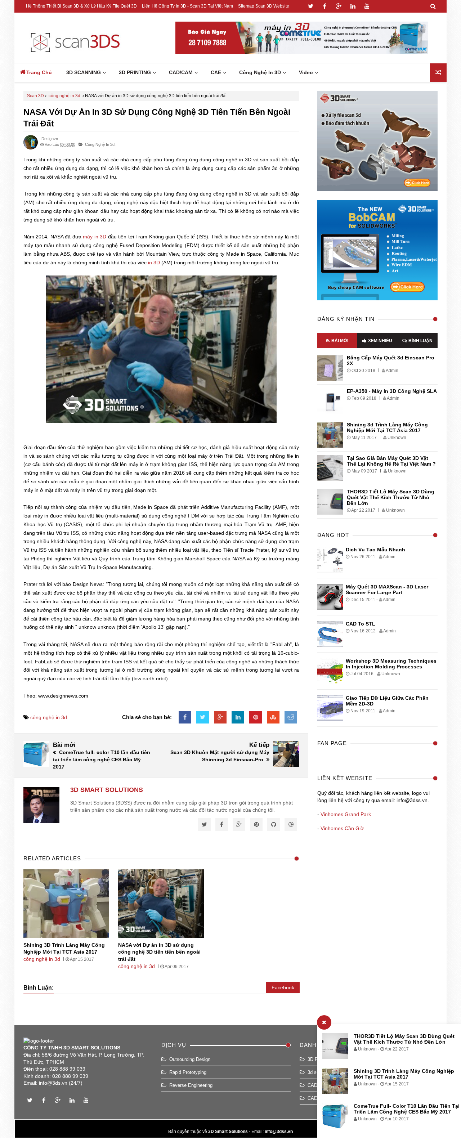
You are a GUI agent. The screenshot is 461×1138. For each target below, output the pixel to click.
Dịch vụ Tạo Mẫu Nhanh (375, 549)
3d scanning (320, 1072)
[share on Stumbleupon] (273, 717)
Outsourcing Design (189, 1059)
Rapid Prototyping (187, 1072)
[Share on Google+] (220, 717)
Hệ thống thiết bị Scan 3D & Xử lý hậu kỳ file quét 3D (81, 6)
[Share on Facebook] (185, 717)
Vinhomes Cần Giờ (342, 828)
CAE (312, 1098)
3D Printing (319, 1059)
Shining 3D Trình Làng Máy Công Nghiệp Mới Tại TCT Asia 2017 (404, 1074)
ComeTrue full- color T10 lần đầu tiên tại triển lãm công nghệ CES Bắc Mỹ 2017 (407, 1109)
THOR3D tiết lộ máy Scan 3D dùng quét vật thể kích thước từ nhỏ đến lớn (404, 1039)
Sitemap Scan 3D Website (263, 6)
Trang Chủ (39, 72)
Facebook (283, 987)
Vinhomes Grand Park (346, 814)
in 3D (154, 262)
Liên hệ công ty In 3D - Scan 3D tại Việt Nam (187, 6)
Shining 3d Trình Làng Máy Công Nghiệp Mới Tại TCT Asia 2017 (387, 427)
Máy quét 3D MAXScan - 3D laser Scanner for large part (387, 589)
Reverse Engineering (190, 1085)
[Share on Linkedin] (238, 717)
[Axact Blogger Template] (74, 38)
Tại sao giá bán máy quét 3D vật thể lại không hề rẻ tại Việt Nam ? (391, 461)
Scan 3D (35, 95)
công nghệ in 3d (64, 95)
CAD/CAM (318, 1085)
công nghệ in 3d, (100, 144)
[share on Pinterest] (255, 717)
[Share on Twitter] (202, 717)
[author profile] (30, 148)
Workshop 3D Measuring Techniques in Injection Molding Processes (391, 663)
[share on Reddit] (291, 717)
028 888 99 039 (67, 1069)
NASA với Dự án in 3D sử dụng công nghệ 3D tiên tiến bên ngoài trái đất (159, 952)
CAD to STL (360, 624)
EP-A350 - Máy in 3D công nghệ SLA (392, 391)
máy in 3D (94, 236)
